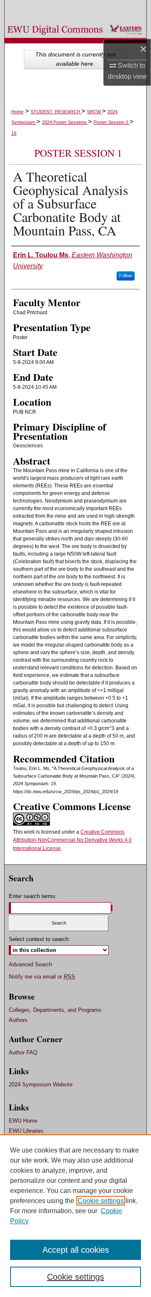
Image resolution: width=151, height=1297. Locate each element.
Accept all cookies (75, 1249)
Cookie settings (101, 1200)
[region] (75, 1215)
